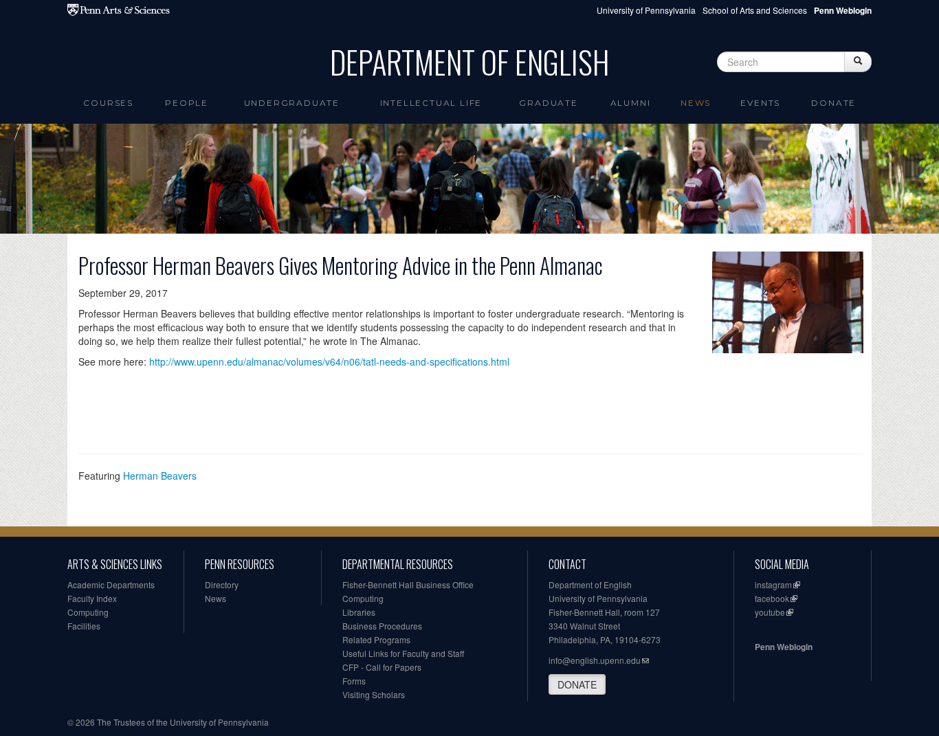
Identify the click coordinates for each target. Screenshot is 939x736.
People (186, 103)
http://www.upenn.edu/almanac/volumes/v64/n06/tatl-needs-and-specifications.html (329, 361)
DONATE (577, 684)
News (696, 103)
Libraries (358, 612)
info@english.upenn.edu (595, 660)
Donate (833, 103)
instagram (773, 584)
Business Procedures (382, 626)
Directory (222, 584)
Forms (354, 681)
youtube (770, 612)
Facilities (83, 626)
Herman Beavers (160, 475)
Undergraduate (292, 103)
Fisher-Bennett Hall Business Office (408, 584)
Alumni (630, 103)
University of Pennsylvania (646, 10)
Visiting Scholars (373, 694)
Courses (108, 103)
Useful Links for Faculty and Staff (403, 653)
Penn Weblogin (784, 646)
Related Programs (376, 639)
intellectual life (431, 103)
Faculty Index (92, 598)
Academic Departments (111, 584)
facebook (772, 598)
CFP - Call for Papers (381, 667)
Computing (88, 612)
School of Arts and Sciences (755, 10)
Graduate (548, 103)
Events (760, 103)
